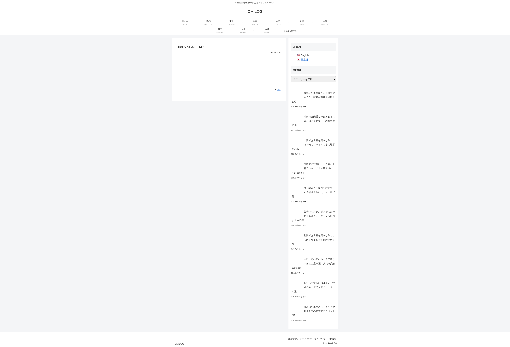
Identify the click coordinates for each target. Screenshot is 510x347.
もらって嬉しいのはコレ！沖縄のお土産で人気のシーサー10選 (313, 287)
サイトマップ (320, 339)
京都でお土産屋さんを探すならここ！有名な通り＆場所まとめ (313, 97)
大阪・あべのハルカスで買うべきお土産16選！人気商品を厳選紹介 (313, 263)
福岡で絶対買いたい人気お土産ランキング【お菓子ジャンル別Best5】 (313, 168)
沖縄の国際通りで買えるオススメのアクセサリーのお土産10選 (313, 121)
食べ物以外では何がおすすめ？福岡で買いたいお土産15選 (313, 192)
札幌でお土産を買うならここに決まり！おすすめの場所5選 (313, 239)
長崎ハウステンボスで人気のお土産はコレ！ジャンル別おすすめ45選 (313, 216)
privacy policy (306, 339)
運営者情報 (293, 339)
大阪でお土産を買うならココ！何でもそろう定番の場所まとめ (313, 144)
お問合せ (332, 339)
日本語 (304, 59)
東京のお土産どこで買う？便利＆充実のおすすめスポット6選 (313, 311)
